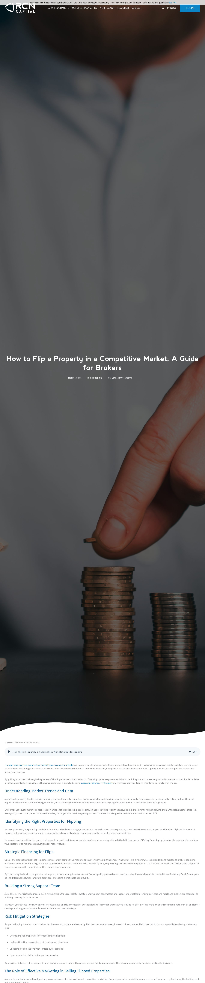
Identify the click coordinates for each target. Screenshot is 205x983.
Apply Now (169, 8)
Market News (74, 377)
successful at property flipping (96, 782)
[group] (102, 751)
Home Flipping (94, 377)
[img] (190, 752)
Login (190, 8)
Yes (170, 2)
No (174, 2)
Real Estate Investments (119, 377)
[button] (9, 752)
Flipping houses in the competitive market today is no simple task (38, 764)
